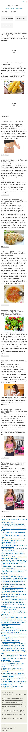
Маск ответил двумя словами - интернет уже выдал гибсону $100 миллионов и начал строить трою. (13, 525)
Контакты (3, 726)
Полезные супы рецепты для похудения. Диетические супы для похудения (13, 253)
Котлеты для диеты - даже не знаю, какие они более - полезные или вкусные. (13, 567)
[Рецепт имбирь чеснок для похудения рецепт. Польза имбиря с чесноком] (14, 146)
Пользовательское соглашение (11, 726)
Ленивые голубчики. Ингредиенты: (11, 642)
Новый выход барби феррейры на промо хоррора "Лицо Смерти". (12, 687)
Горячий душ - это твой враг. (9, 616)
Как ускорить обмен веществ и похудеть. (12, 718)
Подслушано (19, 8)
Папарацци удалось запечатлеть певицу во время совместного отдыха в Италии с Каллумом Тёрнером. (13, 604)
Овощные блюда (21, 18)
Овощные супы (7, 25)
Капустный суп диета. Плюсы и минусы (14, 361)
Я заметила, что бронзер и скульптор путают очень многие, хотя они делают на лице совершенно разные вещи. (14, 612)
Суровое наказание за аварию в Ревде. (12, 668)
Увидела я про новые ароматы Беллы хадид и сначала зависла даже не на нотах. (13, 588)
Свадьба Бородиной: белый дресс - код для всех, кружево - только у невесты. (14, 549)
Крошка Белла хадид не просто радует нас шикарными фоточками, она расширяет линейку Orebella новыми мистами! (13, 674)
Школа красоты (14, 5)
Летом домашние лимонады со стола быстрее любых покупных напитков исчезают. (13, 592)
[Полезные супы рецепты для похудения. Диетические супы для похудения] (14, 294)
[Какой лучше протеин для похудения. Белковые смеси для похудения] (14, 446)
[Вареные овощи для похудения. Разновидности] (14, 87)
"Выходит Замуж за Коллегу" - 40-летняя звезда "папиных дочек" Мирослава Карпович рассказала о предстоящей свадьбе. (14, 682)
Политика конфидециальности (7, 728)
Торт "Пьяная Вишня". (8, 627)
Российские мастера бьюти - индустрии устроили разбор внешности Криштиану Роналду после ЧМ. (14, 561)
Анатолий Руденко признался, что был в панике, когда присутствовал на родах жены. (14, 631)
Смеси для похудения (7, 18)
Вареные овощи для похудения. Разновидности (14, 33)
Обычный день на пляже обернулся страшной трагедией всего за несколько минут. (13, 595)
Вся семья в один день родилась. (10, 575)
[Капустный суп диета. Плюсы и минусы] (14, 390)
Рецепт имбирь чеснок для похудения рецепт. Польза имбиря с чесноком (12, 126)
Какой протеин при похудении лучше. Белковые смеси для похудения (13, 464)
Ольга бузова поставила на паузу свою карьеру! (14, 570)
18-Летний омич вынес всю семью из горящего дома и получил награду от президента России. (13, 644)
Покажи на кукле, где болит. (9, 543)
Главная (7, 8)
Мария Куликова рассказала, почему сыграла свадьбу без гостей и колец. (13, 585)
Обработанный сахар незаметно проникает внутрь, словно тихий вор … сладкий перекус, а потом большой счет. (13, 553)
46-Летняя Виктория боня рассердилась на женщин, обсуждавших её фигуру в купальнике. (13, 647)
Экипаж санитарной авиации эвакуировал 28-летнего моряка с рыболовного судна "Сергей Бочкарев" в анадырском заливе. (13, 540)
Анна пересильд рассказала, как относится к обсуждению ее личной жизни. (13, 608)
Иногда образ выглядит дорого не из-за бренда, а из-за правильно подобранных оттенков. (14, 618)
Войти (23, 1)
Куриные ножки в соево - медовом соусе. (12, 629)
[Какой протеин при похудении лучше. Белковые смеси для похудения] (14, 499)
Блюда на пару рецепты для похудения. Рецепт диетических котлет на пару (14, 201)
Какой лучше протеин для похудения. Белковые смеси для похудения (14, 411)
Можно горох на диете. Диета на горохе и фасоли (14, 160)
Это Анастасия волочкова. (8, 522)
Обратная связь (4, 730)
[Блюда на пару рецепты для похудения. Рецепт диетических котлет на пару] (14, 237)
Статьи (12, 8)
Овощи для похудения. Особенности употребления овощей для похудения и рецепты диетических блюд (12, 312)
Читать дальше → (4, 116)
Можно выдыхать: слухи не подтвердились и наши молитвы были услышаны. (13, 582)
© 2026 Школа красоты (6, 725)
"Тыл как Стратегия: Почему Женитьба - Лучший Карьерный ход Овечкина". (14, 655)
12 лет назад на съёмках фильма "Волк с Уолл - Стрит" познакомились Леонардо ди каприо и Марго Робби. (14, 651)
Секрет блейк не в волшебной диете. (11, 640)
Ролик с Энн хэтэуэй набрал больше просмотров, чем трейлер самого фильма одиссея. (14, 557)
